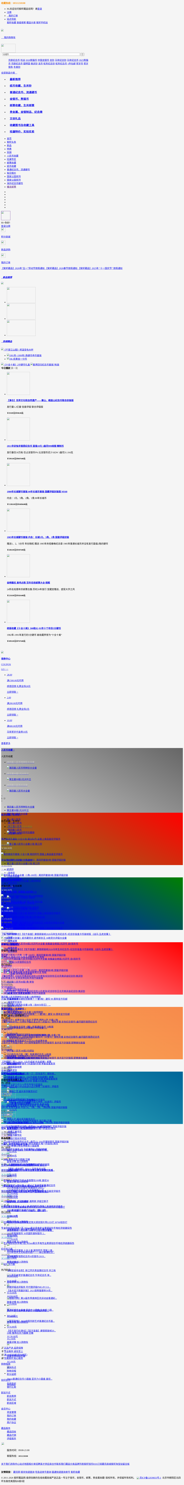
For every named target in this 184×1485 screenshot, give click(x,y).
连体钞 (11, 873)
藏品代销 (11, 1435)
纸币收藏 (11, 166)
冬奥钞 (17, 67)
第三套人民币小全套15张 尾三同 (23, 863)
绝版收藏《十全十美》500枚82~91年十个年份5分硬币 (34, 628)
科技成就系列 (14, 1012)
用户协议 (11, 1422)
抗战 (22, 60)
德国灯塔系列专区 (16, 1138)
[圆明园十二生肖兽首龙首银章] (2, 283)
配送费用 (11, 1396)
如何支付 (5, 1380)
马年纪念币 (72, 60)
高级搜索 (21, 22)
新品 (9, 145)
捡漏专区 (11, 159)
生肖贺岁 (12, 1070)
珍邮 (10, 937)
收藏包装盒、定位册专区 (19, 1128)
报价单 (32, 1464)
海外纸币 (12, 883)
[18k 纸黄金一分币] (17, 359)
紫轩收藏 (11, 22)
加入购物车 (22, 1161)
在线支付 (11, 1383)
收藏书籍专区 (14, 1135)
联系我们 (61, 1464)
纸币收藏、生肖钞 (21, 85)
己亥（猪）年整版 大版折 (20, 925)
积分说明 (11, 1374)
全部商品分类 (9, 73)
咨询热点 (11, 1367)
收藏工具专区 (14, 1131)
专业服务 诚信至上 (13, 1351)
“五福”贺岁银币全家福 (18, 993)
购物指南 (5, 1364)
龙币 (40, 63)
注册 (9, 12)
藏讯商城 (106, 1464)
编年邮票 (12, 941)
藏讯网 (16, 1472)
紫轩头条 (11, 142)
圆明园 (26, 63)
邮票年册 (12, 948)
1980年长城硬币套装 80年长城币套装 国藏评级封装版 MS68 (37, 491)
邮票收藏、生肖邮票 (22, 105)
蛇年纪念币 (61, 63)
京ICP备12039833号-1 (150, 1478)
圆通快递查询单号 (61, 1472)
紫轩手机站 (42, 22)
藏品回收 (11, 1431)
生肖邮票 (11, 934)
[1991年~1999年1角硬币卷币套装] (24, 355)
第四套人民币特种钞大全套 (20, 807)
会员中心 (5, 1409)
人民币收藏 (12, 156)
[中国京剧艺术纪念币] (21, 318)
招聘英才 (40, 1464)
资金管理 (11, 1412)
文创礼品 (15, 118)
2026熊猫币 (31, 60)
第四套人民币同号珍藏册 (19, 860)
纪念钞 (10, 869)
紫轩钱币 (88, 1464)
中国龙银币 (43, 60)
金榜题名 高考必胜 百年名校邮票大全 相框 (28, 582)
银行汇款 (11, 1387)
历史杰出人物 (14, 1077)
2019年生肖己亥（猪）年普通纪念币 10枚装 (29, 1054)
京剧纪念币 (14, 60)
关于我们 (5, 1464)
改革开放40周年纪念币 (18, 1058)
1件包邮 (72, 63)
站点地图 (24, 1464)
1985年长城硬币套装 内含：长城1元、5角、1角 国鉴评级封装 (38, 537)
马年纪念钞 (60, 60)
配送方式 (5, 1392)
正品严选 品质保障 (13, 1348)
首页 (9, 138)
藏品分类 (31, 22)
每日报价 (11, 173)
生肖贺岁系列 (14, 1005)
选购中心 (15, 1464)
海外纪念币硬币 (15, 183)
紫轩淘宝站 (117, 1464)
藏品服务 (5, 1428)
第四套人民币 (14, 830)
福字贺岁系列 (14, 1002)
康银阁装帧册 (14, 1067)
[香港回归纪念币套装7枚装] (44, 364)
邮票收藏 (11, 163)
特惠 (9, 149)
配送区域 (11, 1403)
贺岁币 (79, 63)
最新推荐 (15, 79)
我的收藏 (11, 1419)
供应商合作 (50, 1464)
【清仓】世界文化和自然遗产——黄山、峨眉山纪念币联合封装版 (40, 400)
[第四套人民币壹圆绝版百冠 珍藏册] (21, 335)
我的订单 (12, 15)
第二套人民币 (14, 823)
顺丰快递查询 (27, 1472)
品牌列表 (79, 1464)
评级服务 (11, 1438)
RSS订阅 (97, 1464)
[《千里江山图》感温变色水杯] (17, 350)
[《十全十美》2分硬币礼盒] (15, 364)
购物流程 (11, 1371)
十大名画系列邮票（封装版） (22, 928)
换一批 (14, 368)
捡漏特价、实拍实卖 (22, 131)
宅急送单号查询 (43, 1472)
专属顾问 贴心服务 (13, 1358)
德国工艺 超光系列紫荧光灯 (21, 1119)
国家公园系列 (14, 176)
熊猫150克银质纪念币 (18, 989)
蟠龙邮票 (11, 187)
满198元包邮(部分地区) (15, 1355)
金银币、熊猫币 (19, 98)
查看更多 (5, 743)
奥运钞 (34, 63)
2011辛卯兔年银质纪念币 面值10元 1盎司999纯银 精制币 (35, 446)
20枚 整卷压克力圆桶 (17, 1122)
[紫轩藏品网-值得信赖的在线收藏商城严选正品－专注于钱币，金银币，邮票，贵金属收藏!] (2, 29)
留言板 (126, 1464)
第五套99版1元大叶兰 (18, 810)
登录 (39, 9)
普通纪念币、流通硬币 (23, 92)
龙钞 (52, 60)
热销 (9, 152)
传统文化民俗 (14, 1063)
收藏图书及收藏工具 (22, 125)
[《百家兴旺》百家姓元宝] (21, 302)
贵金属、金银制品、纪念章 (26, 111)
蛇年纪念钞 (49, 63)
